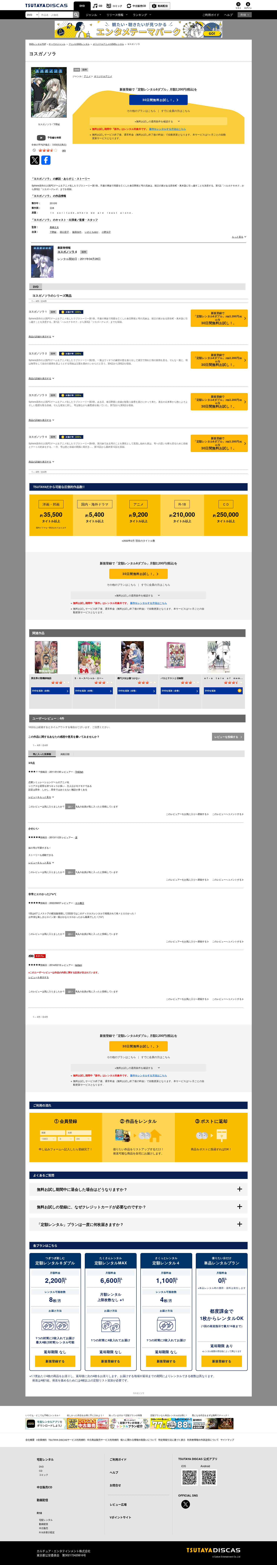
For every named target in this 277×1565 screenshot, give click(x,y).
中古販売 (43, 1528)
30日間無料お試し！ (158, 100)
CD (100, 6)
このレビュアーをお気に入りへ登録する (186, 813)
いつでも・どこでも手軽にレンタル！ (43, 1415)
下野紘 (53, 231)
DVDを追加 (210, 690)
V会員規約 (41, 1439)
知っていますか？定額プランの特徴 (125, 1415)
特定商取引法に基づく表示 (171, 1439)
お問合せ (115, 1485)
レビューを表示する (38, 977)
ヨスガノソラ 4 (67, 252)
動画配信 (163, 6)
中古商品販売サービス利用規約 (103, 1439)
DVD (82, 6)
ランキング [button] (140, 15)
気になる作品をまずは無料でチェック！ (210, 1415)
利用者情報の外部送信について (203, 1439)
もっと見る (237, 237)
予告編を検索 (54, 137)
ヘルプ (228, 15)
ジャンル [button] (91, 15)
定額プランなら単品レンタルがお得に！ (169, 1415)
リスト (238, 8)
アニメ (87, 76)
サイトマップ (227, 1439)
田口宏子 (64, 231)
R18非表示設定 (47, 1532)
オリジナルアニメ (103, 76)
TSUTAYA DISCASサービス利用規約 (66, 1439)
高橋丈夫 (54, 227)
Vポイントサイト (120, 1517)
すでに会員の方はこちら (175, 111)
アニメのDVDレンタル (79, 43)
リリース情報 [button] (114, 15)
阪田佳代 (76, 231)
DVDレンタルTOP (37, 43)
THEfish (79, 771)
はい (70, 806)
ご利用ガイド (210, 15)
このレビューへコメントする (227, 813)
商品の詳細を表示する (40, 336)
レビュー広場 (118, 1504)
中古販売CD (139, 6)
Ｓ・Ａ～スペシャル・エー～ (89, 678)
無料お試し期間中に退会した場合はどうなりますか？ (82, 1189)
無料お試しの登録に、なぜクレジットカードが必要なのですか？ (91, 1206)
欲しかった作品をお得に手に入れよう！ (85, 1415)
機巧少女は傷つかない (128, 678)
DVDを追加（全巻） (41, 690)
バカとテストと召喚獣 (172, 678)
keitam (78, 964)
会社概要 (29, 1439)
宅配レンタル (46, 1519)
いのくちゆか (91, 231)
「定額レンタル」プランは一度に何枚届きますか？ (80, 1224)
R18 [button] (243, 15)
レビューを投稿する (226, 737)
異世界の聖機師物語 (41, 678)
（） (63, 150)
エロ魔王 (79, 902)
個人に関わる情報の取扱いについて (138, 1439)
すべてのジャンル (57, 43)
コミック (117, 6)
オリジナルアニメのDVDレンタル (108, 43)
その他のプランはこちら (141, 111)
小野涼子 (106, 231)
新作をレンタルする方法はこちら (167, 129)
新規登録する (55, 1361)
